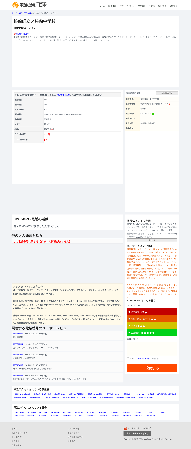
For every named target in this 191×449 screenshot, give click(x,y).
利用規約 (72, 441)
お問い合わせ (73, 429)
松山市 (26, 34)
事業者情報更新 (166, 93)
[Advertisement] (95, 65)
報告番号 (162, 6)
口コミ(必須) (132, 339)
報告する (152, 240)
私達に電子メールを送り (137, 433)
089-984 (27, 13)
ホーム (102, 6)
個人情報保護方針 (75, 437)
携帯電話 (141, 6)
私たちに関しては (19, 433)
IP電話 (152, 6)
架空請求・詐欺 (138, 312)
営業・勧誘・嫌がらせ (141, 319)
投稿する (152, 368)
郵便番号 (174, 6)
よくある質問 (73, 433)
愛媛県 (19, 34)
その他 (134, 326)
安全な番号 (136, 333)
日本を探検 (17, 445)
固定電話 (112, 6)
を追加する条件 (144, 359)
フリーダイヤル (127, 6)
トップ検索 (17, 437)
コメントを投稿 (63, 95)
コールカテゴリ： (135, 305)
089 (20, 13)
